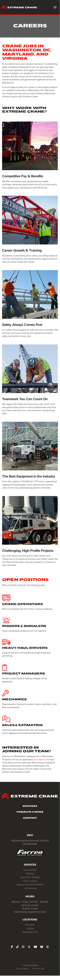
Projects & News (30, 812)
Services (30, 806)
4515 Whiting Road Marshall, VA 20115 (30, 840)
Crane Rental (30, 869)
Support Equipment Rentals (30, 884)
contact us (42, 759)
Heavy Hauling (30, 880)
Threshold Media (30, 965)
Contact (30, 818)
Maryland (30, 924)
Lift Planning (30, 888)
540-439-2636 (30, 843)
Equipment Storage (30, 877)
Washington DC (30, 931)
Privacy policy (22, 968)
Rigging (30, 873)
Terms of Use (38, 968)
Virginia (30, 928)
